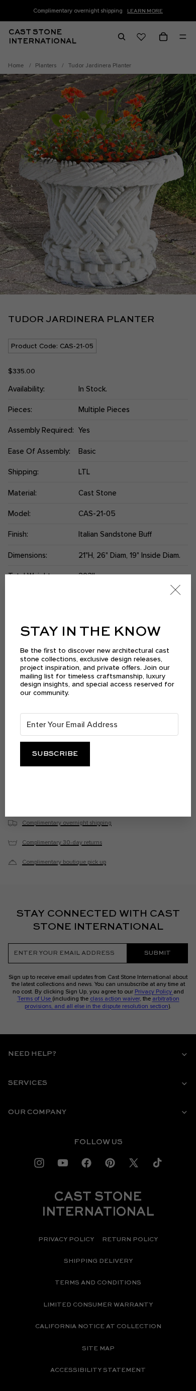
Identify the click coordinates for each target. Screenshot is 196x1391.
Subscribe (55, 753)
